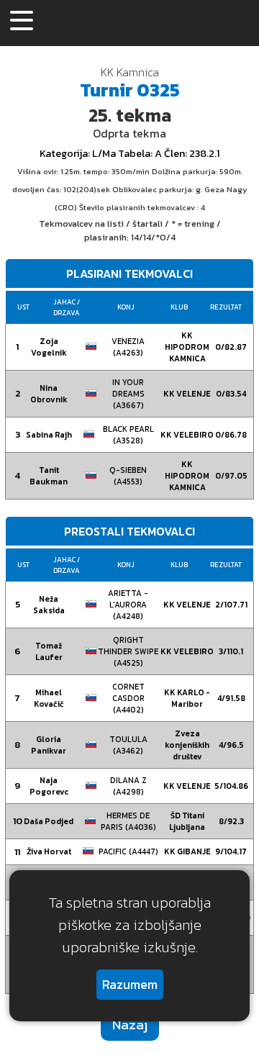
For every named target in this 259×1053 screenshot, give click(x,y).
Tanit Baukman (48, 475)
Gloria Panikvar (48, 744)
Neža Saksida (49, 604)
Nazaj (129, 1024)
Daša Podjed (48, 821)
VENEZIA (128, 346)
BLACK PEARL (128, 434)
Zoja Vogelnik (49, 346)
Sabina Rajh (49, 434)
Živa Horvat (49, 851)
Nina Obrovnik (49, 393)
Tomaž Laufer (49, 651)
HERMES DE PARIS (128, 821)
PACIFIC (128, 851)
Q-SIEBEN (128, 475)
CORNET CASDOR (128, 698)
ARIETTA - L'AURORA (128, 604)
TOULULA (128, 744)
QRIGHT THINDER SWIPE (128, 651)
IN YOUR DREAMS (128, 393)
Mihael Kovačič (49, 698)
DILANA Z (128, 785)
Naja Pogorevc (48, 785)
